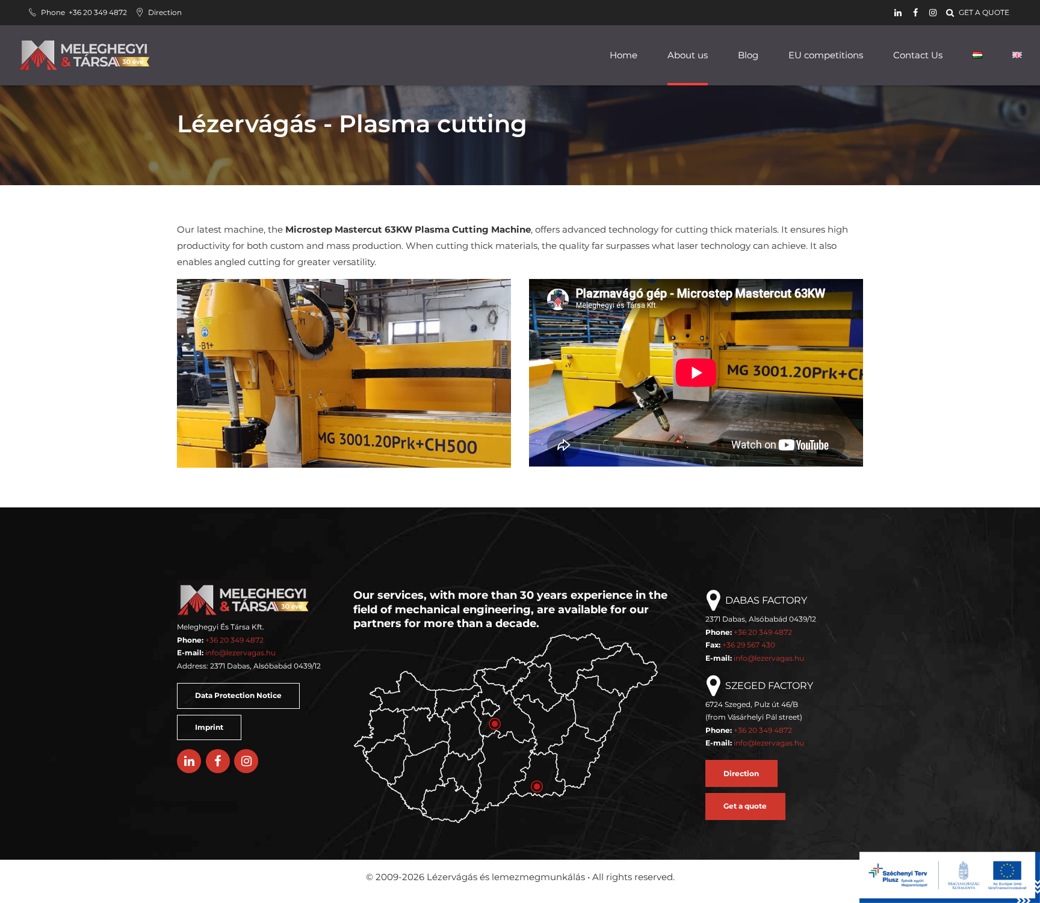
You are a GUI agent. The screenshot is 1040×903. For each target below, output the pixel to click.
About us (687, 55)
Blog (748, 55)
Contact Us (917, 55)
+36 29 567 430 (748, 644)
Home (623, 55)
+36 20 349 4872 (234, 639)
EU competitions (825, 55)
